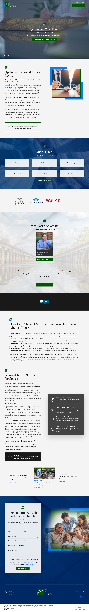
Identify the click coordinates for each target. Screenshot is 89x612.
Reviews (47, 582)
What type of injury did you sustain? (16, 545)
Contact (55, 582)
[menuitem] (6, 609)
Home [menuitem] (36, 6)
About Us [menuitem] (42, 6)
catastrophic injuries (9, 105)
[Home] (10, 4)
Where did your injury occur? (14, 540)
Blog (51, 582)
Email (25, 531)
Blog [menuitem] (70, 6)
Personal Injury (40, 582)
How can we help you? (12, 550)
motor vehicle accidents (22, 104)
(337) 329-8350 (16, 125)
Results (22, 2)
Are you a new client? (12, 536)
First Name (10, 526)
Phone (9, 531)
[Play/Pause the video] (5, 55)
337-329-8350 (80, 2)
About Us (34, 582)
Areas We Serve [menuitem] (57, 6)
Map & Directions (8, 594)
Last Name (26, 526)
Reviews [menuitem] (65, 6)
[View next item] (49, 281)
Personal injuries (8, 84)
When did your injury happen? (30, 540)
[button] (8, 55)
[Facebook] (83, 596)
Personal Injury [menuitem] (49, 6)
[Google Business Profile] (80, 596)
